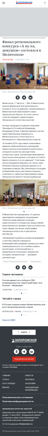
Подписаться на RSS (24, 359)
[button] (26, 211)
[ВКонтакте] (30, 97)
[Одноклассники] (18, 97)
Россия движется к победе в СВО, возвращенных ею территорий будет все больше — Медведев (22, 283)
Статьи (5, 379)
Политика (7, 290)
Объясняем (30, 383)
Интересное (7, 311)
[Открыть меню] (3, 3)
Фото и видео (8, 383)
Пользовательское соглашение (17, 397)
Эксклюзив (7, 60)
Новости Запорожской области (15, 261)
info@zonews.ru (26, 424)
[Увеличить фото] (24, 76)
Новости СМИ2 (8, 320)
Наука (18, 311)
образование (36, 261)
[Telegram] (24, 97)
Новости (29, 375)
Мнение (5, 387)
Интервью (29, 379)
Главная (6, 375)
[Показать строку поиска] (44, 2)
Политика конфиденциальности (18, 401)
